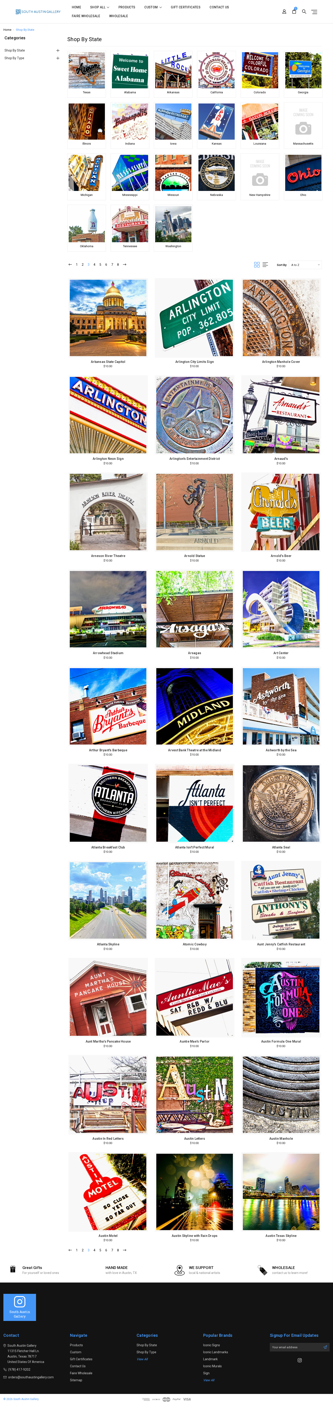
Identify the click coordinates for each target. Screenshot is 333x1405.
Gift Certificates (185, 7)
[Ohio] (303, 173)
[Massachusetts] (303, 121)
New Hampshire (259, 195)
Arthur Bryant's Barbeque (108, 750)
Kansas (217, 143)
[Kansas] (216, 121)
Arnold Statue (194, 556)
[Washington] (173, 224)
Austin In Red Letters (108, 1138)
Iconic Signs (211, 1345)
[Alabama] (130, 70)
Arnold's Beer (281, 556)
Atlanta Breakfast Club (108, 847)
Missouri (173, 195)
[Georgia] (303, 70)
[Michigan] (87, 173)
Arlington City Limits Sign (194, 362)
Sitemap (76, 1380)
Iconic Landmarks (215, 1352)
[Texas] (87, 70)
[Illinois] (87, 121)
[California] (216, 70)
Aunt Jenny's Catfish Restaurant (281, 944)
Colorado (260, 92)
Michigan (87, 195)
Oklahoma (86, 246)
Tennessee (130, 246)
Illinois (86, 143)
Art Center (281, 653)
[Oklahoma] (87, 224)
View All (142, 1359)
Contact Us (219, 7)
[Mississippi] (130, 173)
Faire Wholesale (86, 16)
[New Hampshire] (260, 173)
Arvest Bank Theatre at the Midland (194, 750)
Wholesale (118, 16)
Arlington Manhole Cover (281, 362)
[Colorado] (260, 70)
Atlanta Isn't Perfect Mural (194, 847)
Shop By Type (14, 58)
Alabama (130, 92)
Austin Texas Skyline (281, 1236)
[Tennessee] (130, 224)
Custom (151, 7)
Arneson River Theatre (108, 556)
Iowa (173, 143)
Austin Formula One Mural (281, 1041)
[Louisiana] (260, 121)
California (216, 92)
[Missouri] (173, 173)
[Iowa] (173, 121)
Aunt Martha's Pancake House (108, 1041)
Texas (86, 92)
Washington (173, 246)
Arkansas (173, 92)
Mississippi (130, 195)
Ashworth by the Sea (281, 750)
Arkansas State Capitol (108, 362)
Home (76, 7)
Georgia (303, 92)
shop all (98, 7)
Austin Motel (108, 1236)
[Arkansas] (173, 70)
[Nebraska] (216, 173)
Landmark (210, 1359)
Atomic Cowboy (195, 944)
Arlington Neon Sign (108, 459)
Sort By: (282, 265)
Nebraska (216, 195)
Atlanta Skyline (108, 944)
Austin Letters (194, 1138)
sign (206, 1373)
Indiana (130, 143)
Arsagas (194, 653)
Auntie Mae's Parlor (195, 1041)
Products (126, 7)
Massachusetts (303, 143)
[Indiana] (130, 121)
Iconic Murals (212, 1366)
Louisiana (259, 143)
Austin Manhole (281, 1138)
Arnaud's (281, 459)
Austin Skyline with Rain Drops (195, 1236)
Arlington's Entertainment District (194, 459)
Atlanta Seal (281, 847)
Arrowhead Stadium (108, 653)
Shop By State (15, 50)
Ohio (303, 195)
